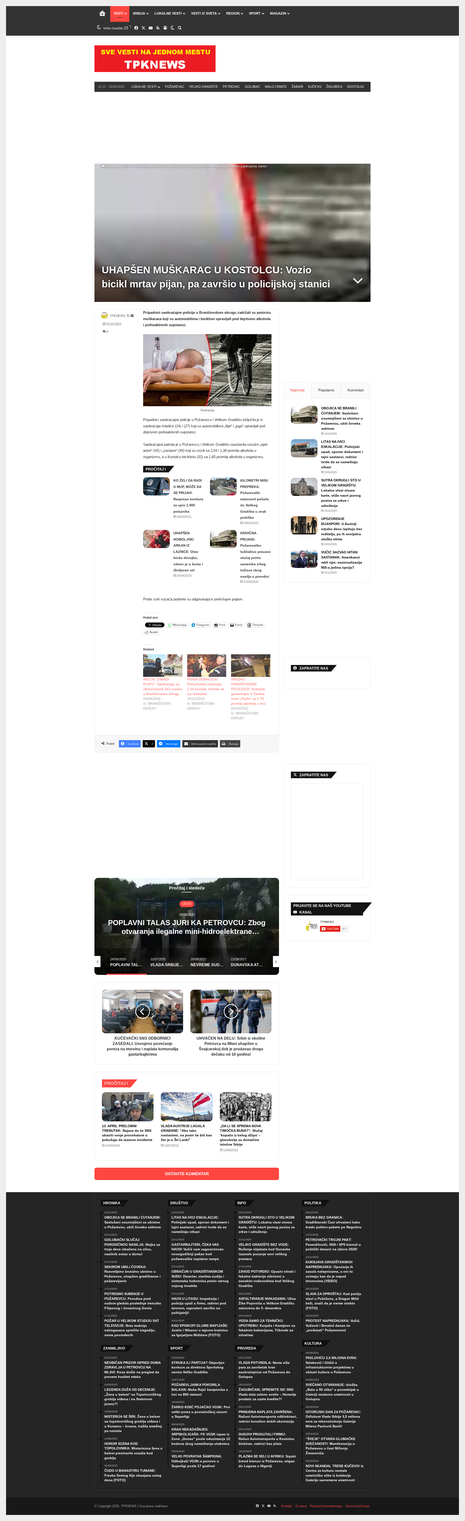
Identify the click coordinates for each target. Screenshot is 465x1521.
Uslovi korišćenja (357, 1506)
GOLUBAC (252, 87)
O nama (301, 1506)
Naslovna (112, 166)
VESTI (118, 13)
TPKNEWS (117, 316)
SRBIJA (139, 13)
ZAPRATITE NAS (313, 775)
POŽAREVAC (174, 87)
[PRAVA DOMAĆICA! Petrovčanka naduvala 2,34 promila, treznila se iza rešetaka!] (206, 665)
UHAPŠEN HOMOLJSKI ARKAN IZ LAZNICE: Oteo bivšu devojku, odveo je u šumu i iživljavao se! (188, 551)
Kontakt (286, 1506)
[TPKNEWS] (155, 58)
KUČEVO (314, 87)
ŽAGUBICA (334, 87)
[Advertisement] (232, 127)
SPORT (255, 13)
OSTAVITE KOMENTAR (187, 1174)
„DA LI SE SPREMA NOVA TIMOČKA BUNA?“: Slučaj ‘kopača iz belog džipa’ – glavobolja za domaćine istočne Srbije (241, 1135)
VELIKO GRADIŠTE (203, 87)
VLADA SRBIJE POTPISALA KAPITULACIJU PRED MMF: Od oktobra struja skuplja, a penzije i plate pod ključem (187, 931)
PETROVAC (231, 87)
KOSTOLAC (355, 87)
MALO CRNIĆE (276, 87)
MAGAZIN (278, 13)
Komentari (356, 390)
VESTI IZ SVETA (204, 13)
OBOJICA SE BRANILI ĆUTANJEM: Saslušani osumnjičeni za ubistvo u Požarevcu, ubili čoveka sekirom (342, 418)
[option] (186, 926)
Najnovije (297, 390)
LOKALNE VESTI (168, 13)
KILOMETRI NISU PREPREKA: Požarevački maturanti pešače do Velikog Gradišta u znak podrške (254, 498)
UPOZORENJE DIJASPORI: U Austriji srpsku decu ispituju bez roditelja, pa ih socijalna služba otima (341, 529)
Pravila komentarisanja (326, 1506)
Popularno (326, 390)
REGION (233, 13)
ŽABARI (297, 87)
